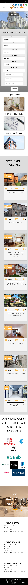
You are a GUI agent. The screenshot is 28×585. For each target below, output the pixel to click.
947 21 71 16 (23, 1)
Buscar (14, 88)
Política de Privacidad (11, 582)
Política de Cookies (19, 581)
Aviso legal (6, 581)
